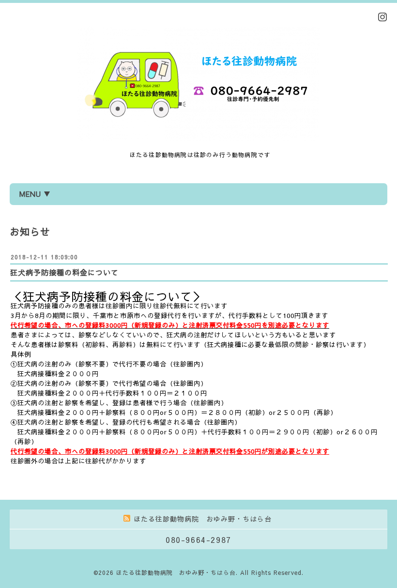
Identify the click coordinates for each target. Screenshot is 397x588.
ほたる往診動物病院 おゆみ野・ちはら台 (176, 572)
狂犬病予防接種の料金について (64, 272)
